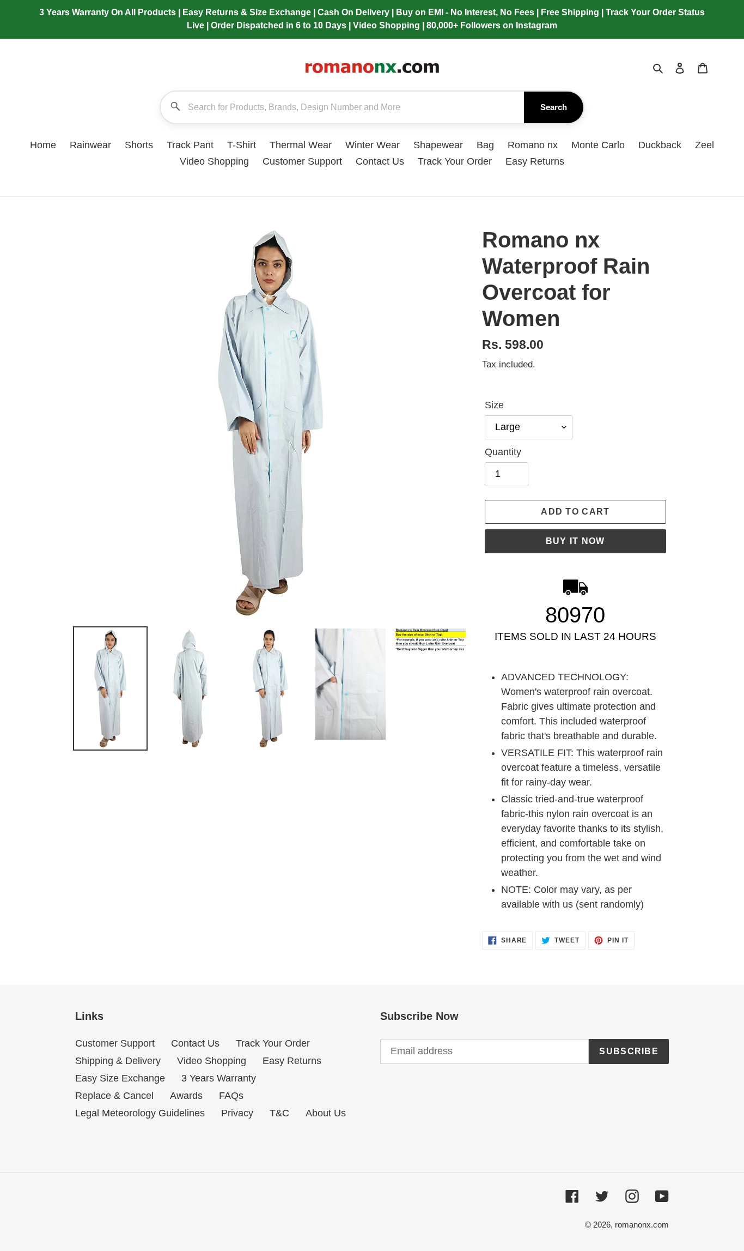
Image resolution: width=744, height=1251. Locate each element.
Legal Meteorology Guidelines (140, 1113)
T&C (279, 1113)
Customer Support (115, 1043)
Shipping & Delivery (118, 1060)
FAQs (231, 1095)
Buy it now (575, 541)
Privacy (237, 1113)
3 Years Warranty (218, 1078)
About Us (326, 1113)
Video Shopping (211, 1060)
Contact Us (195, 1043)
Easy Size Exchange (120, 1078)
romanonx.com (642, 1224)
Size (494, 405)
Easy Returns (292, 1060)
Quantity (503, 451)
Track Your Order (273, 1043)
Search (553, 107)
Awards (186, 1095)
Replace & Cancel (114, 1095)
